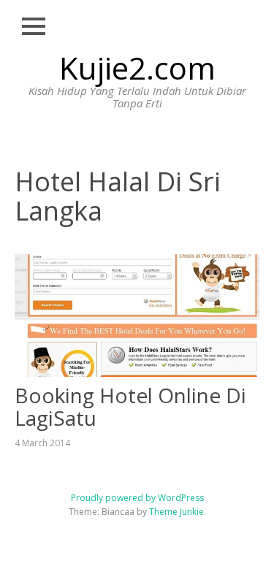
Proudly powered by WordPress (137, 498)
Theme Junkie (176, 511)
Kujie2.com (137, 67)
